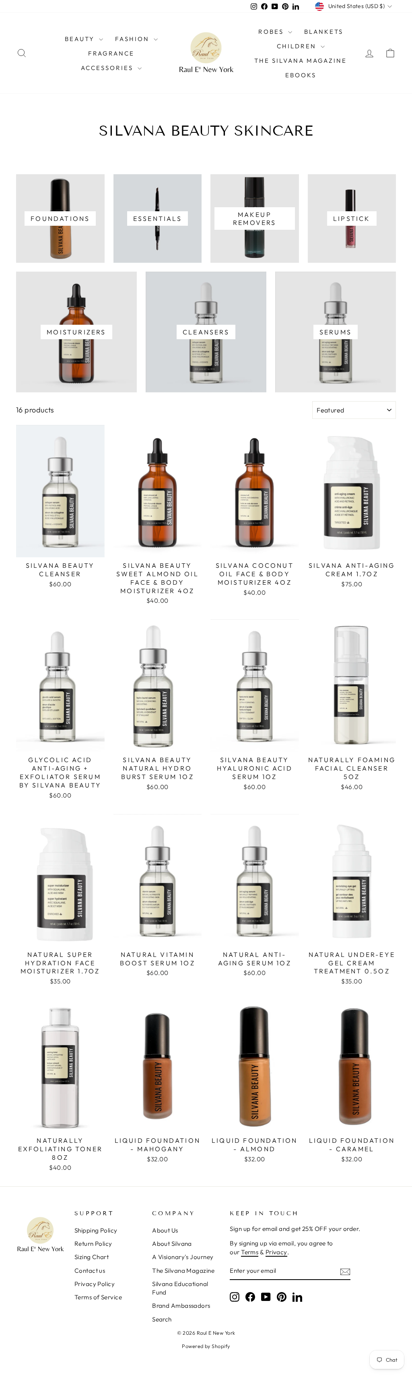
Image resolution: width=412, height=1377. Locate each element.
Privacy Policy (94, 1284)
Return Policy (93, 1243)
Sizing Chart (91, 1257)
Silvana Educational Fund (180, 1288)
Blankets (323, 31)
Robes (272, 31)
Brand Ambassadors (181, 1305)
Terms (249, 1252)
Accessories (108, 68)
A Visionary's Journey (182, 1257)
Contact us (89, 1270)
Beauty (81, 39)
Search (162, 1319)
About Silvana (172, 1243)
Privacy (276, 1252)
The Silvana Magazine (300, 60)
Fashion (133, 39)
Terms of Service (98, 1297)
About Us (165, 1230)
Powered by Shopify (206, 1346)
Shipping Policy (95, 1230)
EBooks (300, 75)
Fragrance (111, 53)
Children (298, 46)
